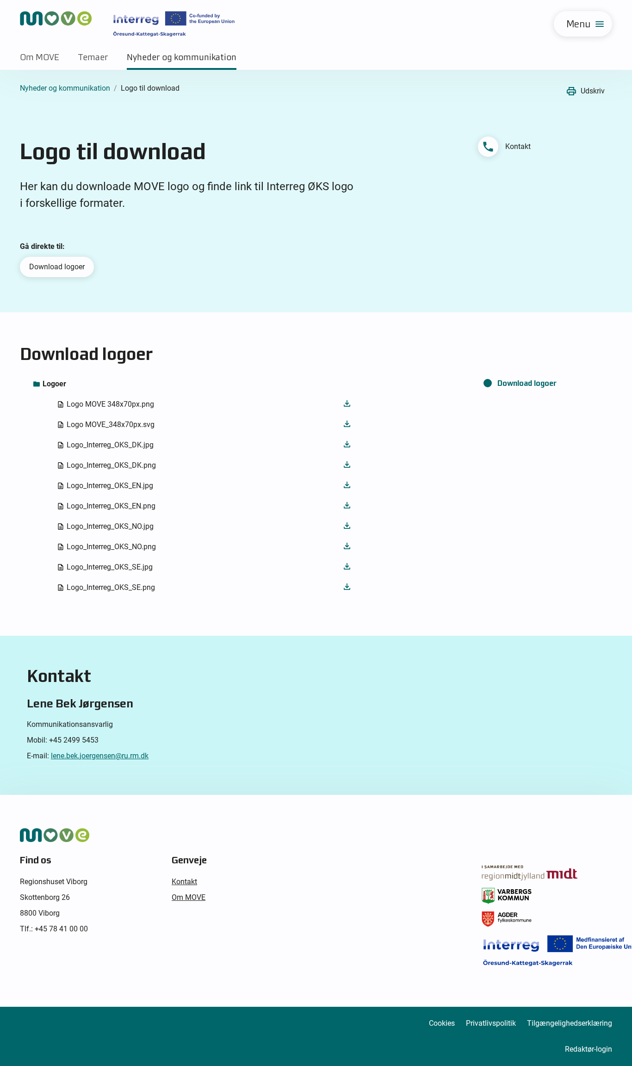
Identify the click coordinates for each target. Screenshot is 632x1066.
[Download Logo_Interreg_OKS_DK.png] (347, 465)
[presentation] (194, 384)
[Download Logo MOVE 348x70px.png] (347, 404)
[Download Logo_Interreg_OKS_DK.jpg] (347, 444)
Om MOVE (39, 57)
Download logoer (57, 266)
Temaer (93, 57)
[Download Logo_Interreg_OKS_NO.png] (347, 546)
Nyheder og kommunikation (181, 57)
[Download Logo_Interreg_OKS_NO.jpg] (347, 526)
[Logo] (127, 24)
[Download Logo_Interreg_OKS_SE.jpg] (347, 567)
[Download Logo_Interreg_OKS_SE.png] (347, 587)
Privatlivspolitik (491, 1023)
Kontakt (184, 881)
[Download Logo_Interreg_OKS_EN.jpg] (347, 485)
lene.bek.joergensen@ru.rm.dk (100, 755)
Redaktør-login (588, 1049)
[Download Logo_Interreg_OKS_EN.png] (347, 506)
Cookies (442, 1023)
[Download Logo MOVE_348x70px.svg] (347, 424)
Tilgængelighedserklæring (569, 1023)
